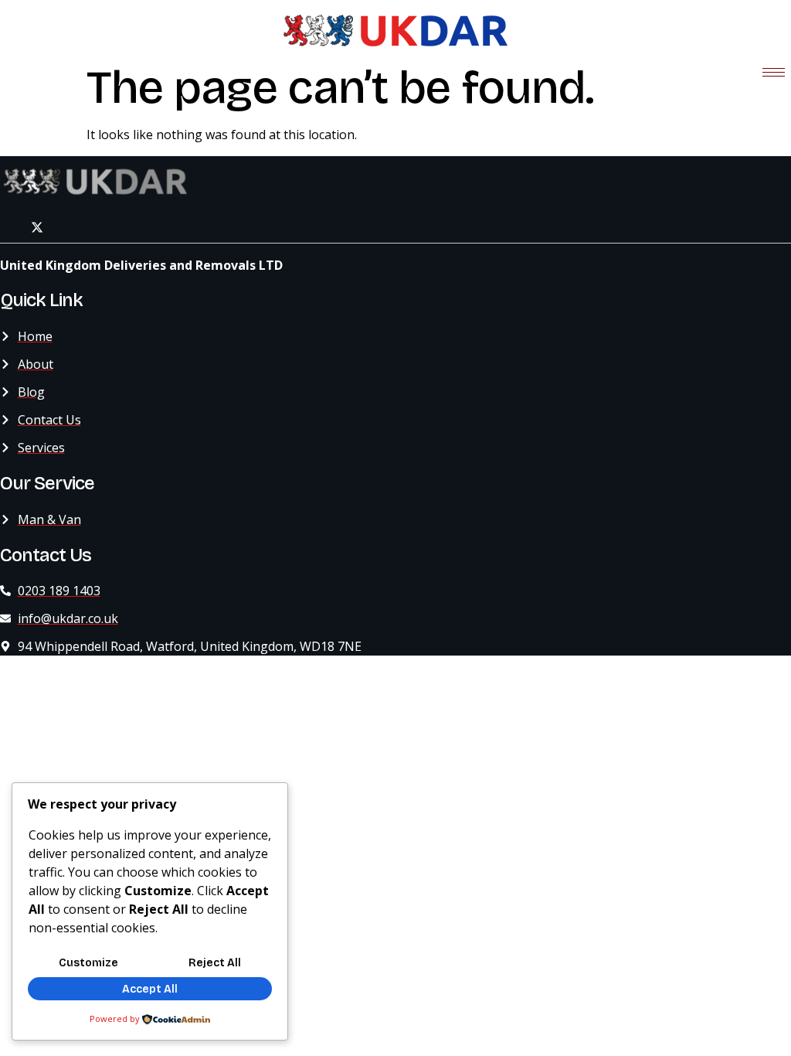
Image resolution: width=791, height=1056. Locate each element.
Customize (88, 962)
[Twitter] (37, 227)
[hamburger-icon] (773, 72)
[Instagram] (71, 227)
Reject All (214, 962)
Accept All (150, 989)
